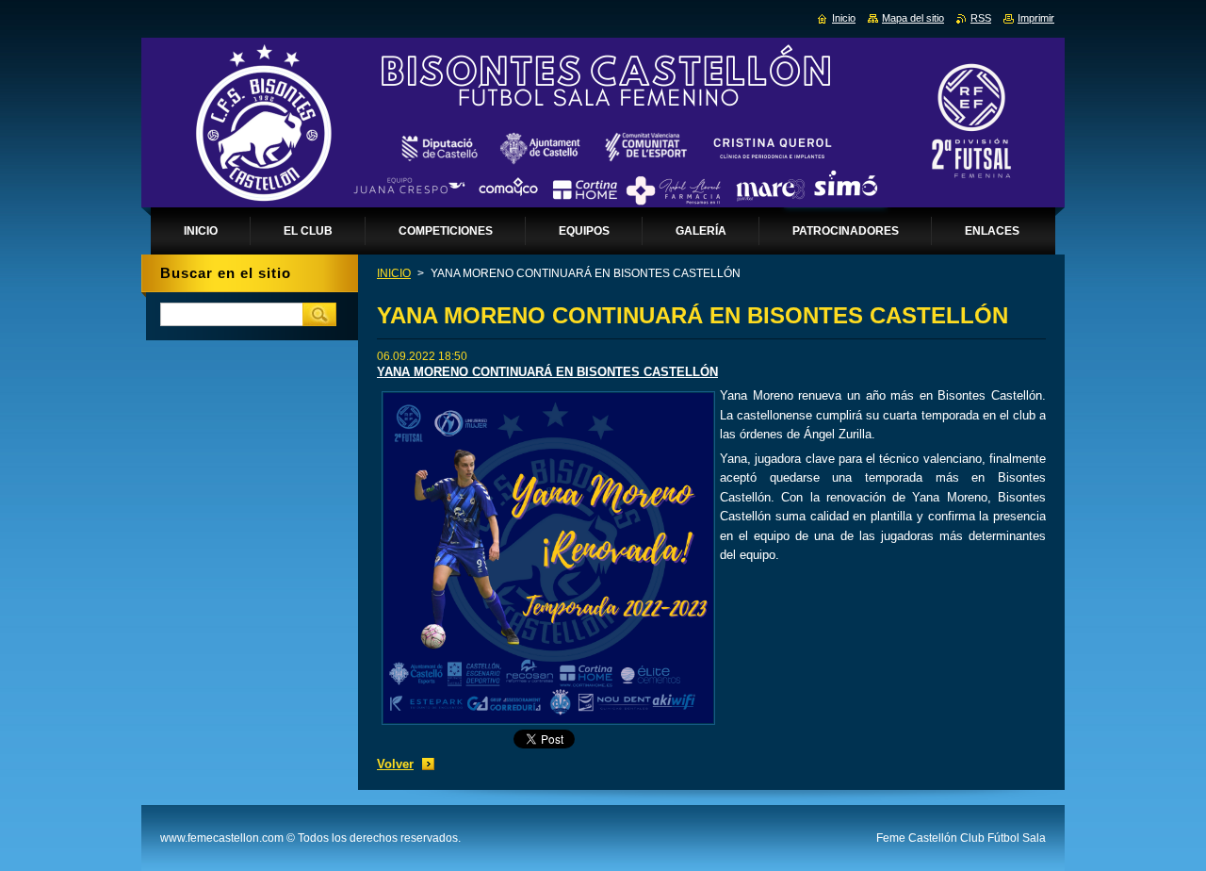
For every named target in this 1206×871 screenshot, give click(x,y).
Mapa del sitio (913, 18)
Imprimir (1036, 18)
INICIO (394, 273)
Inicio (844, 18)
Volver (395, 764)
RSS (980, 18)
